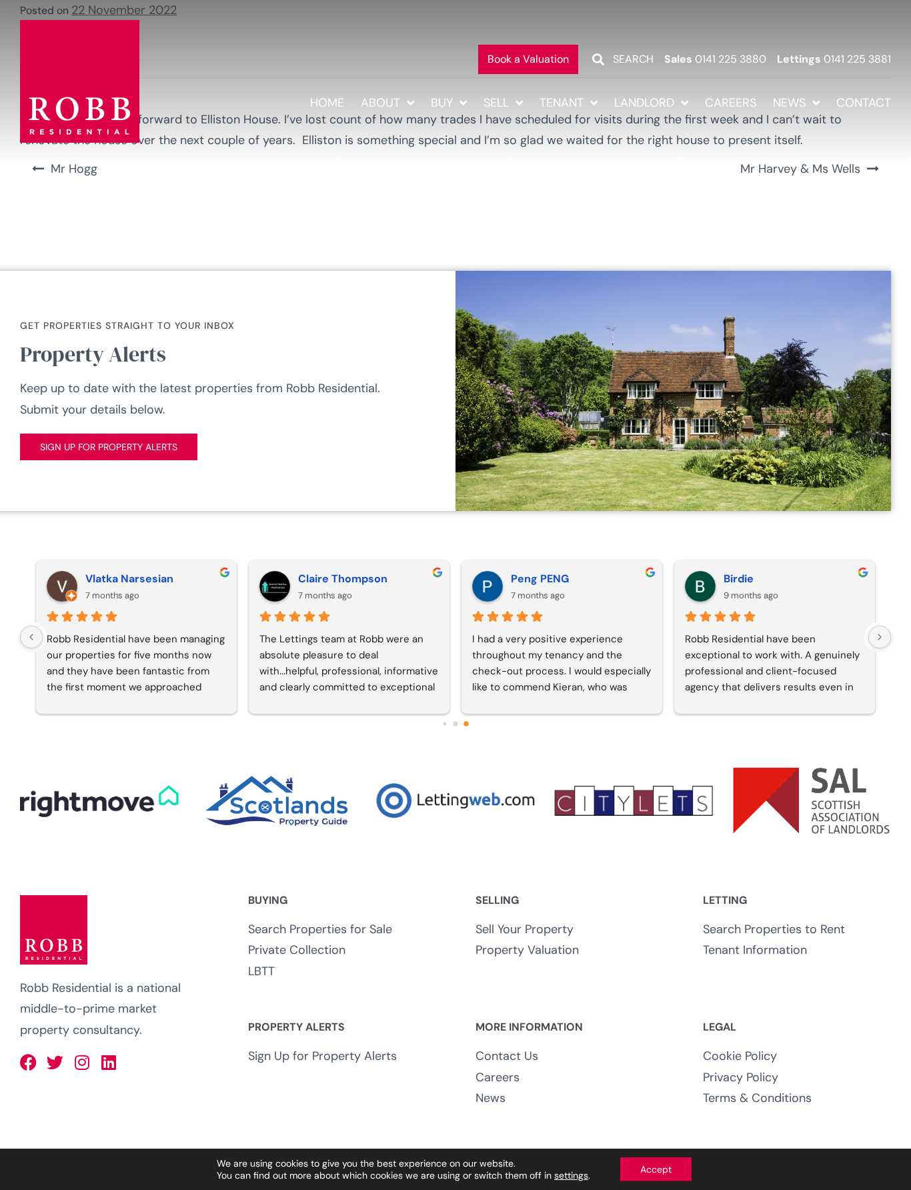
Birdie (739, 579)
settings (571, 1175)
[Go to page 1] (455, 723)
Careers (730, 103)
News (789, 103)
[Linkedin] (108, 1062)
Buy (442, 103)
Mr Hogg (74, 169)
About (380, 103)
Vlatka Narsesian (129, 579)
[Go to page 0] (444, 723)
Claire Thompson (342, 579)
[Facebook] (28, 1062)
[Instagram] (81, 1062)
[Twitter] (55, 1062)
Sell (496, 103)
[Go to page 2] (466, 723)
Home (327, 103)
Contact (863, 103)
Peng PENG (540, 579)
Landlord (644, 103)
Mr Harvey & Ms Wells (800, 169)
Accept (656, 1169)
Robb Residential (65, 988)
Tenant (562, 103)
